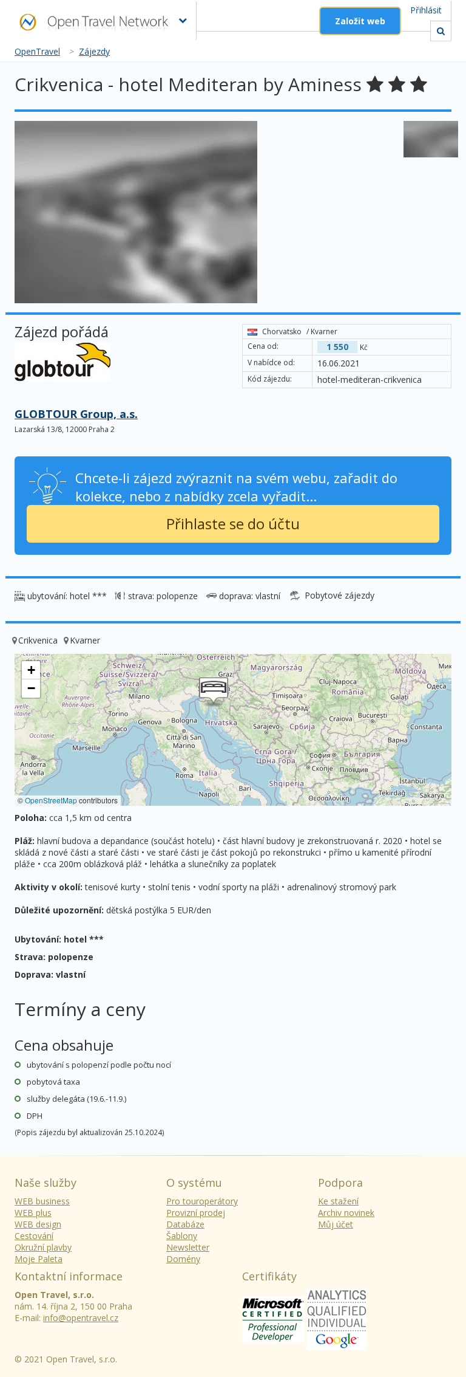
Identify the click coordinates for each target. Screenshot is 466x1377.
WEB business (42, 1201)
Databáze (185, 1224)
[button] (213, 692)
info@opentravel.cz (80, 1318)
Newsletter (187, 1247)
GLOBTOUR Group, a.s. (76, 414)
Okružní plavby (43, 1247)
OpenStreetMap (51, 800)
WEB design (38, 1224)
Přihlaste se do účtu (233, 523)
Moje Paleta (38, 1259)
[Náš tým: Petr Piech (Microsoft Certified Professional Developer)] (273, 1318)
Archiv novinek (346, 1212)
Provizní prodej (195, 1212)
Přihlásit (426, 10)
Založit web (360, 21)
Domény (183, 1259)
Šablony (181, 1235)
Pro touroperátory (202, 1201)
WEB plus (33, 1212)
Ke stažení (338, 1201)
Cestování (34, 1235)
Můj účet (335, 1224)
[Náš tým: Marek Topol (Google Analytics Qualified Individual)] (336, 1318)
